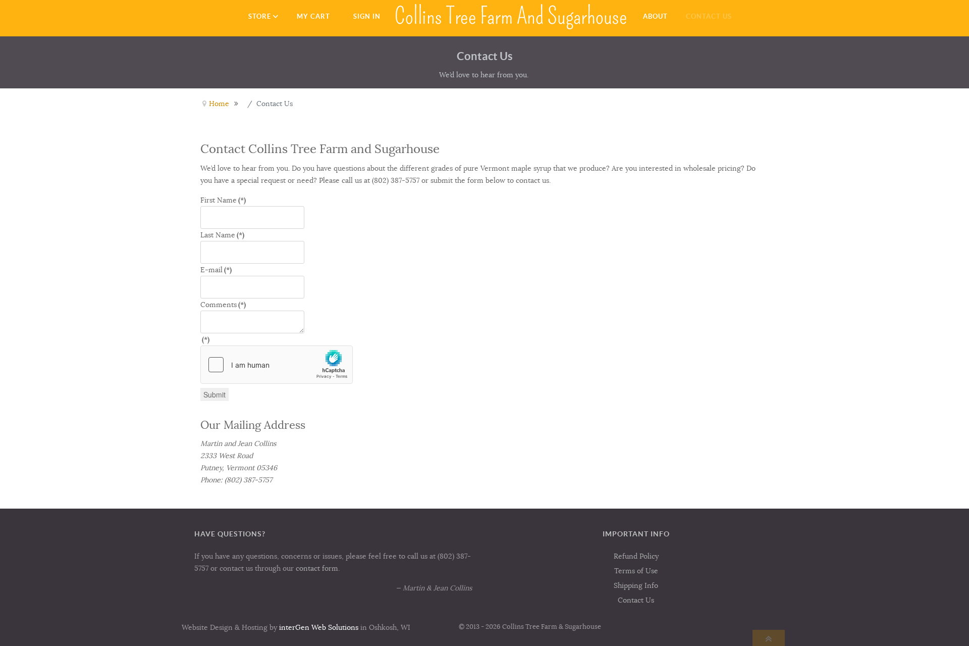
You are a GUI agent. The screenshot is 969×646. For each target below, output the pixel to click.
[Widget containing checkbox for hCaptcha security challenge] (276, 364)
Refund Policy (636, 556)
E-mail (216, 269)
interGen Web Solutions (318, 627)
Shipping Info (636, 585)
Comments (223, 304)
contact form (317, 568)
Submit (214, 394)
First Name (223, 200)
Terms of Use (636, 570)
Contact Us (636, 600)
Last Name (222, 234)
